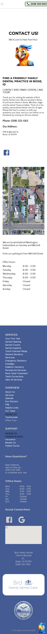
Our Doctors (11, 401)
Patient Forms (12, 445)
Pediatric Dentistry (14, 367)
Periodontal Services (15, 370)
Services (9, 395)
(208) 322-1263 (39, 4)
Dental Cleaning (13, 341)
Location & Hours (14, 436)
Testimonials (11, 417)
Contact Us (11, 414)
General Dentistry (14, 354)
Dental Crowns (12, 345)
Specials (9, 398)
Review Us (10, 442)
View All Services (13, 379)
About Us (10, 392)
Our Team (10, 411)
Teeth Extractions (14, 376)
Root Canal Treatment (16, 373)
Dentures (10, 357)
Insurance (10, 439)
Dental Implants (13, 348)
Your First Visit (12, 338)
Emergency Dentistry (16, 360)
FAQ (7, 404)
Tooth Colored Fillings (16, 351)
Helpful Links (11, 407)
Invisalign (9, 364)
